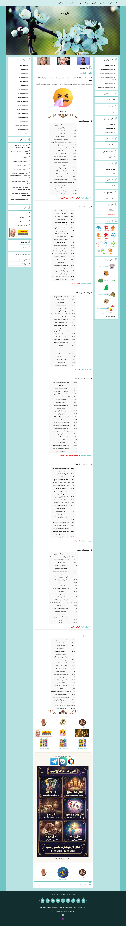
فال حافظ (109, 2)
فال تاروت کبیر (24, 69)
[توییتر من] (58, 900)
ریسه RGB (112, 210)
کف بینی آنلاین (111, 144)
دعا (114, 173)
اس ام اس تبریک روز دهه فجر (107, 73)
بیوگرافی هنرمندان (23, 259)
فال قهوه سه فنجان (110, 128)
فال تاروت (102, 2)
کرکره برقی (25, 157)
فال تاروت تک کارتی (23, 93)
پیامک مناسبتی (84, 2)
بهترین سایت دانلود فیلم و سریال (19, 169)
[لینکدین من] (42, 900)
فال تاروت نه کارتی (23, 113)
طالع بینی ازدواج (111, 156)
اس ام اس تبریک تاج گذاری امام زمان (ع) (107, 78)
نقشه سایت (54, 911)
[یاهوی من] (83, 900)
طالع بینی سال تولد (110, 316)
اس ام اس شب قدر (110, 65)
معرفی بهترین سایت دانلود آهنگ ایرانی (20, 200)
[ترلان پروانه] (63, 61)
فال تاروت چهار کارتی (22, 101)
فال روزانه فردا (24, 263)
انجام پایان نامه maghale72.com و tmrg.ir (20, 152)
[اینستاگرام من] (68, 900)
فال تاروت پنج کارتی (23, 105)
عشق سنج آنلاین (110, 197)
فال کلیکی (112, 185)
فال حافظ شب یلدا (23, 221)
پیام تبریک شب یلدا (23, 225)
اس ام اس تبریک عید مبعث (108, 69)
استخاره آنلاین (73, 2)
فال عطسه (63, 13)
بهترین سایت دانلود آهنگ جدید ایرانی (21, 182)
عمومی (82, 883)
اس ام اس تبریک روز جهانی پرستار (106, 87)
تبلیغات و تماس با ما (62, 2)
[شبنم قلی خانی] (43, 61)
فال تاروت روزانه (23, 65)
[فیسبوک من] (73, 900)
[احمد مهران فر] (83, 61)
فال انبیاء (112, 111)
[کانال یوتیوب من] (48, 900)
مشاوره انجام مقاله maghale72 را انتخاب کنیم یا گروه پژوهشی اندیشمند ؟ (20, 175)
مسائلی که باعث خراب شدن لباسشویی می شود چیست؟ (22, 146)
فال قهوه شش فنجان (109, 132)
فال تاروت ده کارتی (23, 117)
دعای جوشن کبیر (110, 169)
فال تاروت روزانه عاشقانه (21, 125)
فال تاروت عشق (24, 121)
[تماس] (63, 900)
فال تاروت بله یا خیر (23, 129)
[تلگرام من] (78, 900)
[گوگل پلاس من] (53, 900)
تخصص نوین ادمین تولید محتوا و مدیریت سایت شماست (21, 188)
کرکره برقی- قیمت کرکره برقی (20, 161)
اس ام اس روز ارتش (110, 83)
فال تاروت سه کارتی (23, 97)
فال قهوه (112, 124)
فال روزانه (93, 2)
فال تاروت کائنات (23, 77)
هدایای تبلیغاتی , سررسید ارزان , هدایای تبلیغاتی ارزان (21, 194)
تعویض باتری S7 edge (22, 165)
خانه (116, 2)
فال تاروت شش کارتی (22, 109)
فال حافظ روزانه (24, 217)
